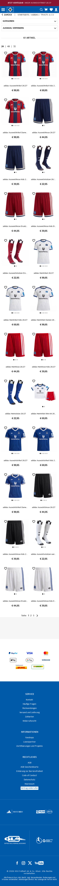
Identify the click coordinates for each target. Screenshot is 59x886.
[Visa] (29, 653)
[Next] (37, 615)
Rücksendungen (30, 708)
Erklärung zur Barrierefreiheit (29, 771)
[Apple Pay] (13, 660)
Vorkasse (46, 660)
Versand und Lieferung (29, 712)
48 (8, 46)
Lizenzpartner (29, 742)
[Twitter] (30, 863)
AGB (29, 763)
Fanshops (29, 738)
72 (14, 46)
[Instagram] (23, 863)
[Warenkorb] (46, 9)
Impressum (29, 784)
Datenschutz (29, 780)
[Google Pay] (29, 660)
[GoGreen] (38, 667)
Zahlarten (29, 717)
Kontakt (29, 700)
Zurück (7, 15)
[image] (15, 71)
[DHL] (21, 667)
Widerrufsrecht (29, 721)
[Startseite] (10, 9)
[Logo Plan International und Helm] (13, 813)
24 (2, 46)
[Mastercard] (46, 653)
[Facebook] (17, 863)
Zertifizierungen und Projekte (29, 746)
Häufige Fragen (29, 704)
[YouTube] (39, 863)
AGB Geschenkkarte (29, 767)
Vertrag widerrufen (29, 788)
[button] (12, 78)
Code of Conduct (29, 775)
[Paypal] (13, 653)
